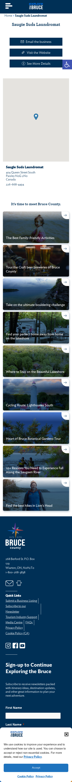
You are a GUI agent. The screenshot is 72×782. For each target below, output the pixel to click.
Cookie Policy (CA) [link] (17, 633)
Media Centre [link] (14, 622)
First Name (14, 708)
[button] (66, 734)
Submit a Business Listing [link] (21, 600)
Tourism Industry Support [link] (21, 617)
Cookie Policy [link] (25, 776)
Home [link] (8, 15)
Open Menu (9, 6)
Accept (36, 767)
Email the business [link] (38, 42)
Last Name (13, 724)
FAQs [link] (29, 622)
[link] (67, 64)
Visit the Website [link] (38, 53)
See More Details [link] (38, 63)
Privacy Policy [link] (33, 756)
